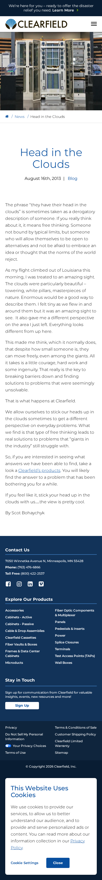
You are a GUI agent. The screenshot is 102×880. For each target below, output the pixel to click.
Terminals (62, 649)
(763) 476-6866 (29, 567)
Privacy (11, 727)
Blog (72, 178)
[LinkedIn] (30, 584)
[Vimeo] (41, 584)
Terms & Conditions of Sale (76, 727)
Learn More (51, 8)
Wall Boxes (63, 663)
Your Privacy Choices (29, 746)
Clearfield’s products (39, 470)
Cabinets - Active (18, 617)
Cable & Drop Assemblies (24, 631)
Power (60, 635)
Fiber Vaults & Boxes (21, 644)
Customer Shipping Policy (75, 734)
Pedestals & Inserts (69, 629)
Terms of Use (15, 753)
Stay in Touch (20, 680)
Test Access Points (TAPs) (75, 656)
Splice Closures (67, 642)
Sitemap (61, 753)
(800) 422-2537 (32, 573)
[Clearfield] (7, 116)
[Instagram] (19, 584)
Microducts (14, 663)
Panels (60, 622)
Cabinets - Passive (19, 624)
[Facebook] (8, 584)
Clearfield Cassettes (20, 637)
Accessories (14, 610)
